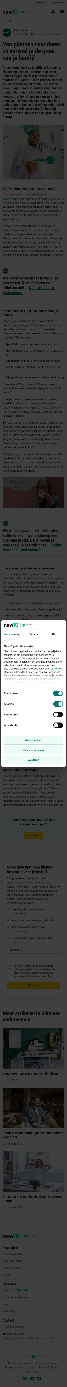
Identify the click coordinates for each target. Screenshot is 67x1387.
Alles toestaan (33, 740)
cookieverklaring (50, 678)
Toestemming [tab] (12, 634)
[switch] (58, 714)
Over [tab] (55, 634)
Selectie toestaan (33, 750)
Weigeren (33, 759)
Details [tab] (33, 634)
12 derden (56, 668)
